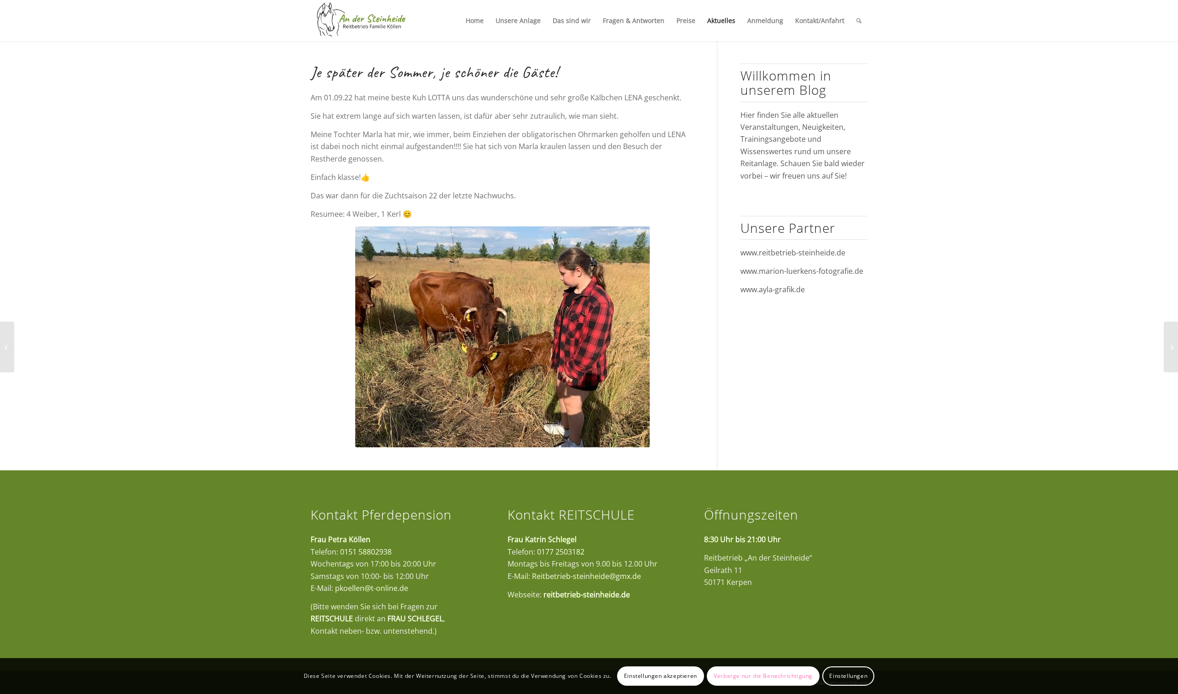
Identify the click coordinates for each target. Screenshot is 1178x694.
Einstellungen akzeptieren (660, 676)
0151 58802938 (366, 552)
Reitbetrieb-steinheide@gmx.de (586, 576)
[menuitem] (475, 20)
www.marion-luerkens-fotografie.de (801, 271)
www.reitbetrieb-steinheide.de (792, 253)
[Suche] (858, 20)
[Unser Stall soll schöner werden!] (1171, 347)
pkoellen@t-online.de (371, 588)
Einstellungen (848, 676)
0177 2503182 (560, 552)
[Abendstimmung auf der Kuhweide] (7, 347)
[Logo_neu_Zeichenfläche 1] (361, 20)
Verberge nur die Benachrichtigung (763, 676)
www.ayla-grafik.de (772, 289)
